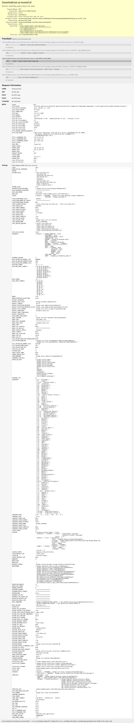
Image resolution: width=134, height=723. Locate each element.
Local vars (10, 47)
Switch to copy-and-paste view (21, 39)
